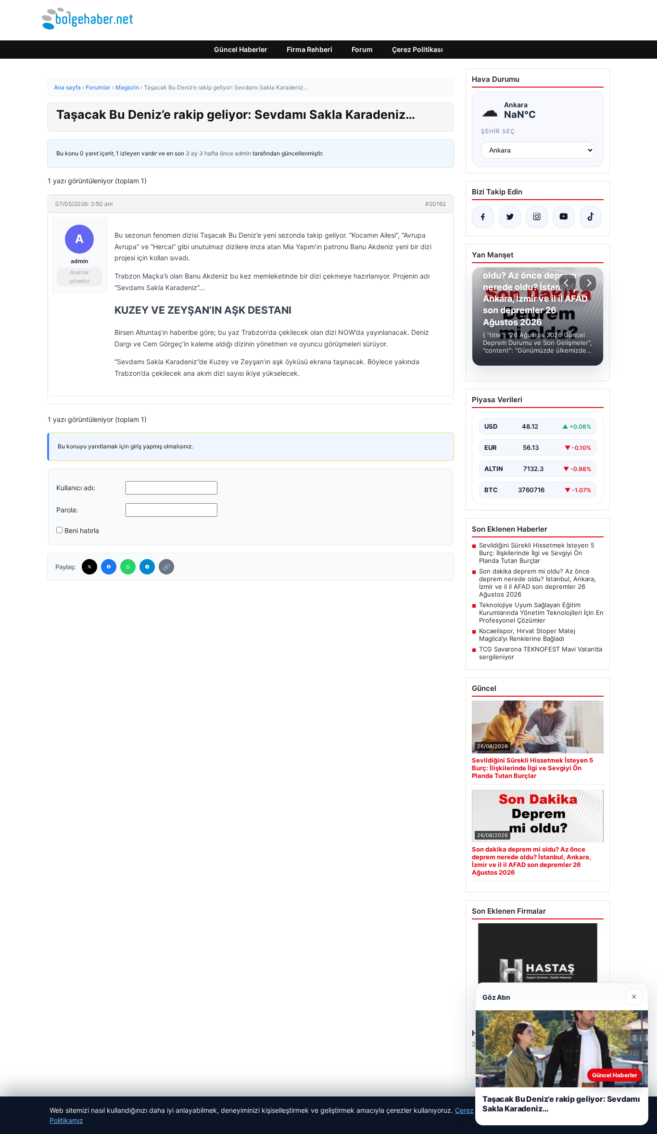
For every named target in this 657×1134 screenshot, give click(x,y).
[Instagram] (537, 217)
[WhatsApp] (128, 566)
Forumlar (98, 87)
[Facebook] (108, 566)
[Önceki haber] (567, 283)
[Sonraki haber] (588, 283)
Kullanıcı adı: (75, 488)
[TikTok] (591, 217)
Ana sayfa (67, 87)
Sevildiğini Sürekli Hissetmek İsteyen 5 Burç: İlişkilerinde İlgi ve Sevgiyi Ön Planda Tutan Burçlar (536, 552)
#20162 (435, 203)
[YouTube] (564, 217)
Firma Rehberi (309, 49)
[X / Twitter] (510, 217)
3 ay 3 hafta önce (209, 153)
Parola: (67, 510)
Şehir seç (498, 131)
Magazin (127, 87)
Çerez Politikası (417, 49)
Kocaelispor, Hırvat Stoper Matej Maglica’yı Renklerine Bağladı (527, 634)
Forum (362, 49)
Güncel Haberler (240, 49)
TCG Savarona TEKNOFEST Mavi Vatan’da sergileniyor (540, 653)
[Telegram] (147, 566)
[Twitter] (89, 566)
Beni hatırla (81, 530)
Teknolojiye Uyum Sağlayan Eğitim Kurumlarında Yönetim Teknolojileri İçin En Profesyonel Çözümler (541, 612)
